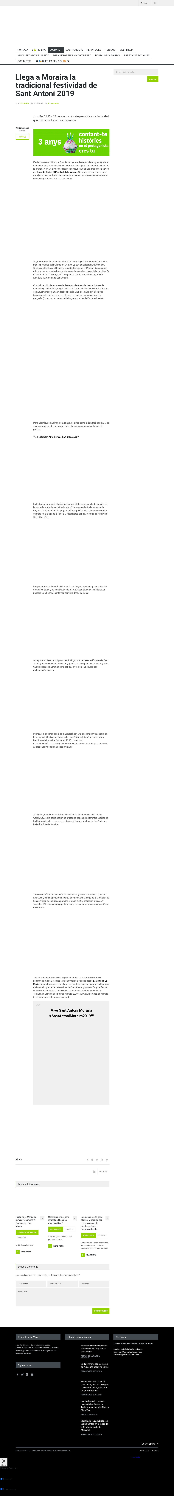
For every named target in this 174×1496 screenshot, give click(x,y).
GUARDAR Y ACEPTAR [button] (10, 1495)
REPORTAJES (94, 49)
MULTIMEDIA (126, 49)
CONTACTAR (25, 61)
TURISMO (110, 49)
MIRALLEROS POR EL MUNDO (33, 55)
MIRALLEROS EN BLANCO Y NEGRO (72, 55)
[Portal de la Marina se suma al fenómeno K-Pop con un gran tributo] (30, 1203)
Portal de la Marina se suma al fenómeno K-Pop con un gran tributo (26, 1221)
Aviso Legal (144, 1451)
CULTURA (55, 49)
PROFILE (22, 137)
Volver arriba (148, 1443)
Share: (19, 1159)
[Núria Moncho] (22, 118)
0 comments (53, 103)
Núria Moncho (22, 128)
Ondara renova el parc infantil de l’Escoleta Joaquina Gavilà (58, 1220)
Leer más (136, 1457)
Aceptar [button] (127, 1457)
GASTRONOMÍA (74, 49)
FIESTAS (84, 1415)
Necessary (7, 1479)
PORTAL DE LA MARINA (107, 55)
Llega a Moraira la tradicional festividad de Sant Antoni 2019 (56, 85)
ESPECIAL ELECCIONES (137, 55)
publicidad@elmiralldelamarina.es (128, 1349)
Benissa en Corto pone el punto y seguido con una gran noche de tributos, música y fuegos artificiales (91, 1223)
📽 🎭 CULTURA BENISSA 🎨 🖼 (52, 61)
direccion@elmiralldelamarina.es (128, 1355)
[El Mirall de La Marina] (87, 37)
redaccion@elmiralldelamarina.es (128, 1352)
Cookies (155, 1451)
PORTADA (23, 49)
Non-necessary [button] (6, 1487)
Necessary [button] (4, 1476)
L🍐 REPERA (39, 49)
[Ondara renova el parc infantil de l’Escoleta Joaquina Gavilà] (62, 1203)
